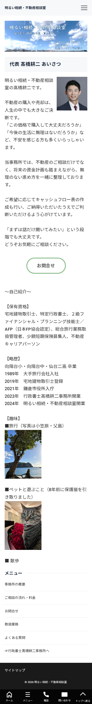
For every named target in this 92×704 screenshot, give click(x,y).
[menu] (84, 7)
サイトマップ (15, 670)
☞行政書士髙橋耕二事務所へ (27, 650)
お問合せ (46, 266)
